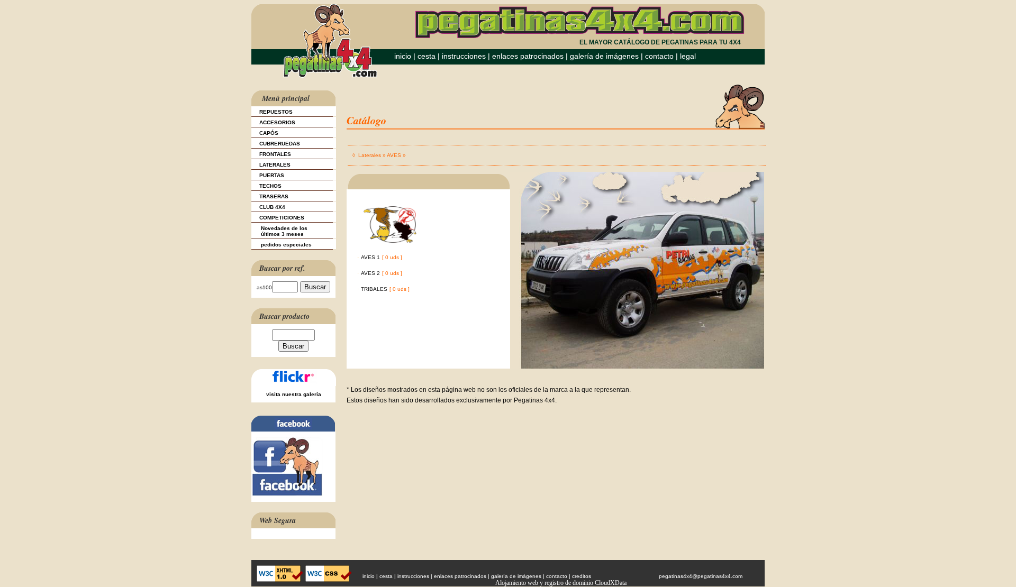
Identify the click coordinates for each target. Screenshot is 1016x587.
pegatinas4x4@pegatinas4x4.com (700, 576)
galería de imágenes (604, 56)
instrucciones (464, 56)
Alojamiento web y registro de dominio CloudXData (561, 582)
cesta (428, 56)
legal (688, 56)
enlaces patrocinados (528, 56)
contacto (659, 56)
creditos (581, 576)
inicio (402, 56)
